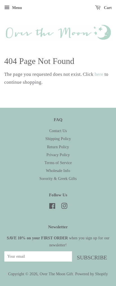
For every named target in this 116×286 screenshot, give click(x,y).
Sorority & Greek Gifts (58, 178)
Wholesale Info (58, 170)
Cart (107, 8)
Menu (16, 8)
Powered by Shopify (91, 274)
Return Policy (58, 147)
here (99, 74)
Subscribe (92, 257)
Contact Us (58, 130)
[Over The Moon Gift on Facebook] (52, 207)
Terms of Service (58, 162)
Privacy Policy (58, 154)
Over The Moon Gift (56, 274)
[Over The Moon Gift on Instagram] (64, 207)
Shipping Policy (58, 138)
